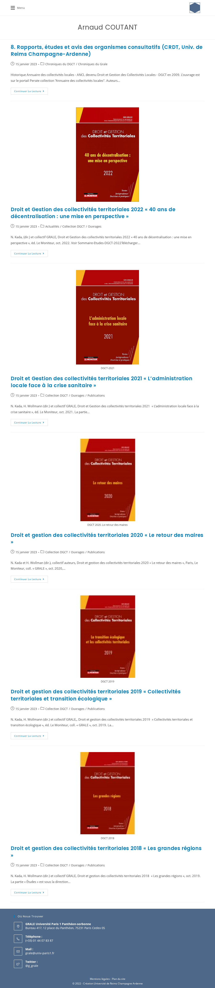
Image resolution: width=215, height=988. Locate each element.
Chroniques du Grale (93, 64)
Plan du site (118, 979)
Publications (96, 395)
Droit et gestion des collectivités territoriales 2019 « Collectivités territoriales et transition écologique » (96, 695)
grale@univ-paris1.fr (39, 953)
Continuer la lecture (31, 90)
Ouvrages (94, 226)
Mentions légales (100, 979)
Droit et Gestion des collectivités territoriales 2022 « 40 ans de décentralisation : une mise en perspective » (93, 213)
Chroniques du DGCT (60, 64)
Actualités (52, 226)
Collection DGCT (73, 226)
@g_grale (31, 966)
